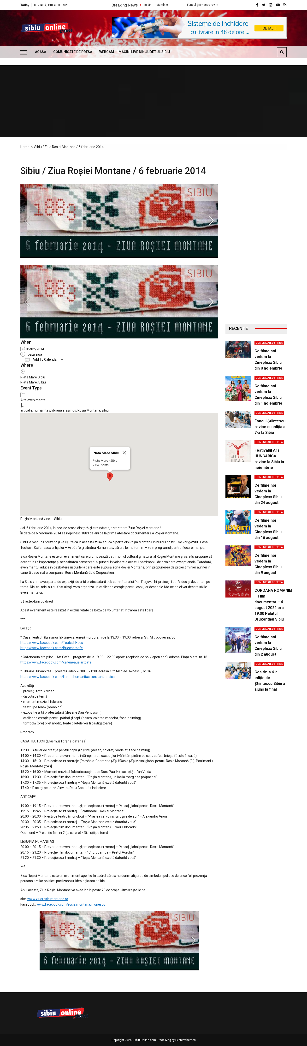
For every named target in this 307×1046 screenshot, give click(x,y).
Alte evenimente (33, 400)
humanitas (42, 410)
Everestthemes (185, 1040)
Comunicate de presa (72, 52)
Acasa (40, 52)
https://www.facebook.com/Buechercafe (51, 648)
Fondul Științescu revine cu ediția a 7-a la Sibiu (184, 4)
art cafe (26, 410)
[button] (110, 476)
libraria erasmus (64, 410)
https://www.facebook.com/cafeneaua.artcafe (56, 662)
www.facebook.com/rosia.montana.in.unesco (70, 904)
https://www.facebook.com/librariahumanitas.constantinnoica (67, 677)
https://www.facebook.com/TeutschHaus (51, 643)
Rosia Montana (88, 410)
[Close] (124, 453)
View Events (100, 465)
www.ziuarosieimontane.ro (47, 899)
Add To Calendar (45, 359)
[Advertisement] (256, 238)
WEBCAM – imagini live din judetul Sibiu (134, 52)
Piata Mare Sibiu (32, 377)
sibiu (105, 410)
